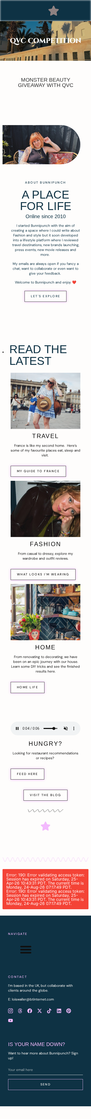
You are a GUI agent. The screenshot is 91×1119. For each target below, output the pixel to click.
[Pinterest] (68, 1011)
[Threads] (20, 1011)
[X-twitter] (39, 1011)
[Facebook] (30, 1011)
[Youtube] (10, 1020)
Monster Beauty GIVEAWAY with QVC (45, 82)
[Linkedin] (59, 1011)
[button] (53, 10)
